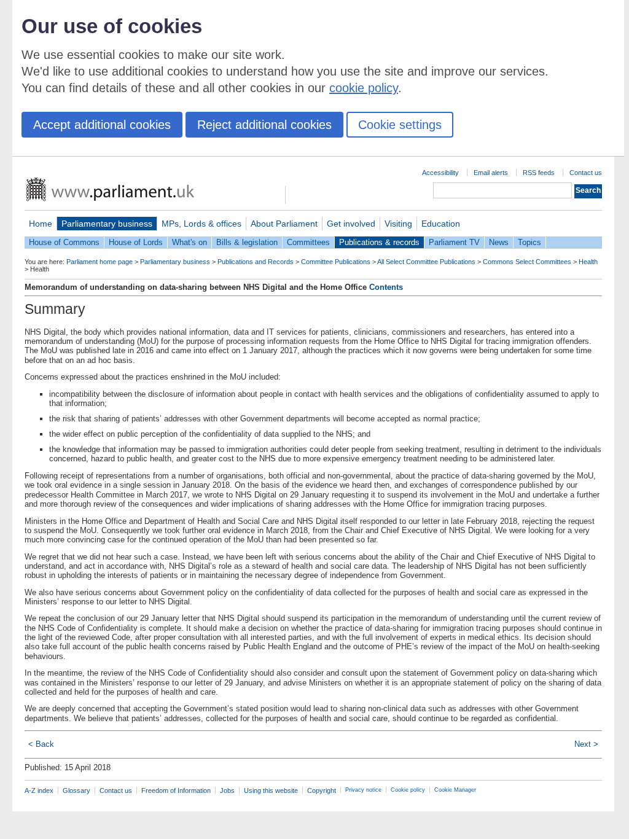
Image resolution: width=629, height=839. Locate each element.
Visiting (398, 223)
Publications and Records (255, 261)
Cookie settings (400, 124)
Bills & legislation (247, 242)
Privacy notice (363, 790)
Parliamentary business (106, 223)
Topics (529, 242)
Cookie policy (408, 790)
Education (440, 223)
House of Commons (64, 242)
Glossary (76, 790)
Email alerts (491, 172)
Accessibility (440, 172)
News (499, 242)
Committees (308, 242)
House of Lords (136, 242)
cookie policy (363, 88)
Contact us (585, 172)
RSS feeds (539, 172)
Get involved (351, 223)
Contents (386, 287)
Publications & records (379, 242)
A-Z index (39, 790)
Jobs (227, 790)
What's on (189, 242)
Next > (586, 744)
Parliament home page (99, 261)
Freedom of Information (176, 790)
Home (40, 223)
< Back (41, 744)
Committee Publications (335, 261)
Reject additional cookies (264, 124)
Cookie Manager (455, 790)
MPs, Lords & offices (201, 223)
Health (588, 261)
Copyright (321, 790)
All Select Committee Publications (426, 261)
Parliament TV (454, 242)
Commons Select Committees (527, 261)
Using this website (271, 790)
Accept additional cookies (102, 124)
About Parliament (284, 223)
